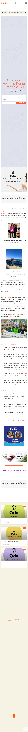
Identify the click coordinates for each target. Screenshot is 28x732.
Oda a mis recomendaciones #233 (10, 563)
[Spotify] (21, 620)
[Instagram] (18, 620)
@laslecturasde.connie (9, 408)
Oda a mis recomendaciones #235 (10, 541)
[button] (15, 3)
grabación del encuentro (15, 314)
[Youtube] (24, 620)
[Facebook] (16, 620)
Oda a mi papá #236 (7, 519)
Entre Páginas (8, 297)
